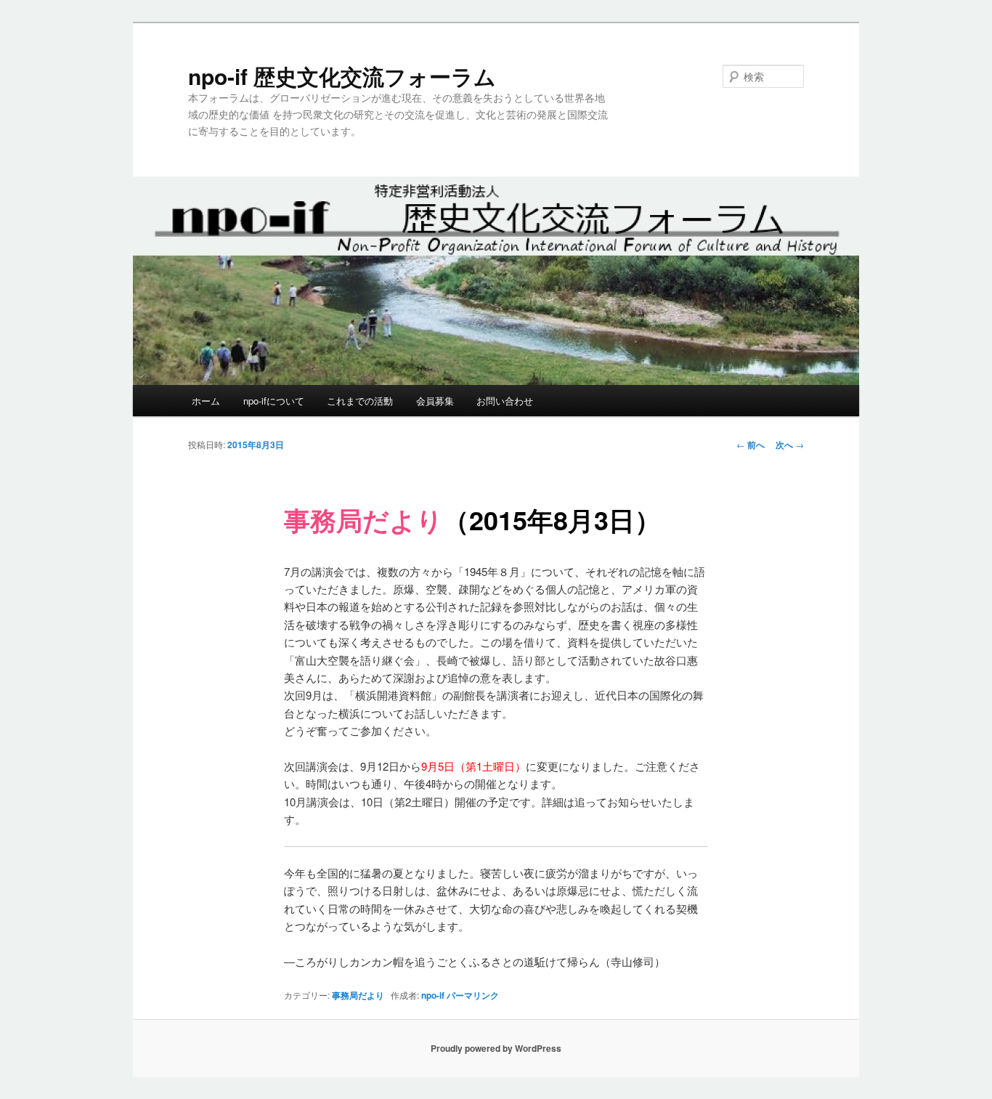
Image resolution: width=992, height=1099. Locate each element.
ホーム (206, 400)
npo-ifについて (273, 400)
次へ (790, 444)
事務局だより (358, 995)
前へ (750, 444)
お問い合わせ (504, 400)
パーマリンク (473, 995)
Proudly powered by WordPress (496, 1048)
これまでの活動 (360, 400)
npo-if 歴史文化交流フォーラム (342, 76)
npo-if (432, 995)
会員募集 (435, 400)
